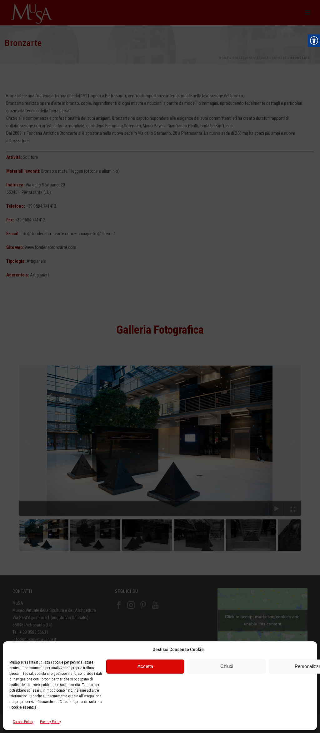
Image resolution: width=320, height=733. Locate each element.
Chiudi (226, 666)
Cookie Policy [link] (23, 722)
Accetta (145, 666)
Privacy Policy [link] (50, 722)
